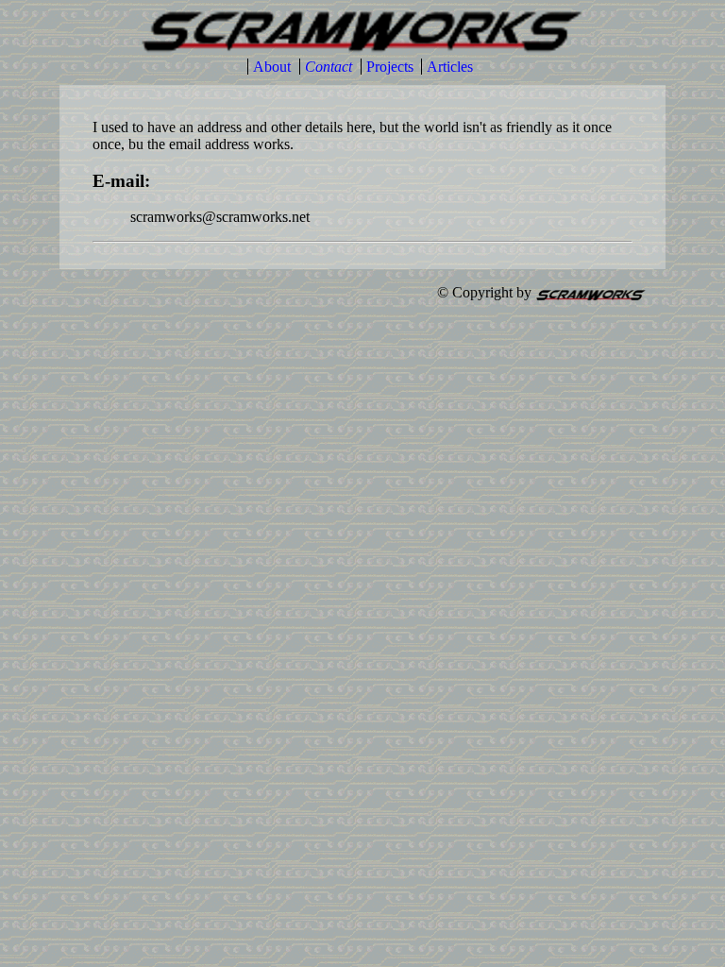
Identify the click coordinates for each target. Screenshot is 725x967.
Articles (450, 67)
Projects (389, 67)
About (272, 67)
